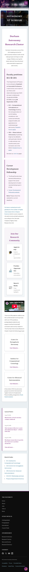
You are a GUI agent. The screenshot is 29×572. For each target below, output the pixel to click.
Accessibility (5, 563)
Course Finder (5, 528)
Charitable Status (17, 563)
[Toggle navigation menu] (26, 3)
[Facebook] (3, 553)
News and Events (6, 542)
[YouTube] (9, 553)
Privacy (10, 563)
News (3, 511)
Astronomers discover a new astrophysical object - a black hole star (13, 429)
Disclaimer (4, 566)
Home (3, 501)
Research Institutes (7, 536)
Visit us (4, 508)
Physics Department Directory (15, 478)
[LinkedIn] (12, 553)
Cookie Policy (11, 566)
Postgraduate (5, 522)
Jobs (3, 506)
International (5, 525)
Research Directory (7, 544)
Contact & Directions (20, 566)
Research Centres (6, 539)
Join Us (16, 153)
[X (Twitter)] (6, 553)
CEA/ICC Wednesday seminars (15, 476)
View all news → (9, 447)
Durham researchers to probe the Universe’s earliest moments (14, 441)
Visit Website (14, 348)
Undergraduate (6, 520)
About (3, 503)
